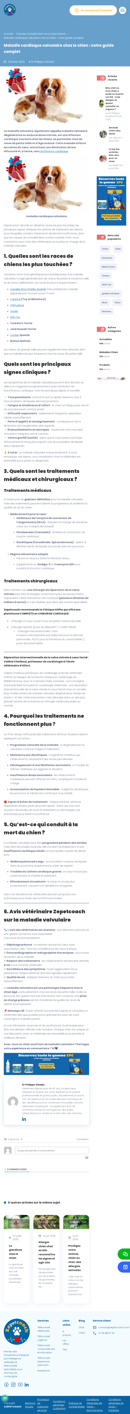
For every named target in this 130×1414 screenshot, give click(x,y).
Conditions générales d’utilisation (59, 1405)
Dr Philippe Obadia (42, 62)
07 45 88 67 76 (106, 1333)
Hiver (104, 302)
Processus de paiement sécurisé (43, 1405)
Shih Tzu (15, 317)
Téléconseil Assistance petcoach (43, 1361)
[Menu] (122, 10)
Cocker (15, 335)
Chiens (105, 275)
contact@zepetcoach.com (113, 1327)
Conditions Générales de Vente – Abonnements (95, 1405)
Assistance (43, 1370)
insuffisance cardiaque (53, 151)
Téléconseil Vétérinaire (43, 1329)
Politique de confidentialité (77, 1405)
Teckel (14, 311)
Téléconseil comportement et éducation (46, 1349)
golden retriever (111, 293)
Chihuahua (17, 305)
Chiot (117, 302)
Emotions (107, 258)
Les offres (66, 1342)
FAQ (65, 1349)
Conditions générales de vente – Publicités (116, 1405)
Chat (118, 249)
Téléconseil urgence (43, 1338)
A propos (67, 1333)
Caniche (15, 299)
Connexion (82, 1139)
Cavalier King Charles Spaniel (28, 289)
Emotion (106, 311)
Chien (105, 249)
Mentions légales (30, 1405)
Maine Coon (108, 266)
